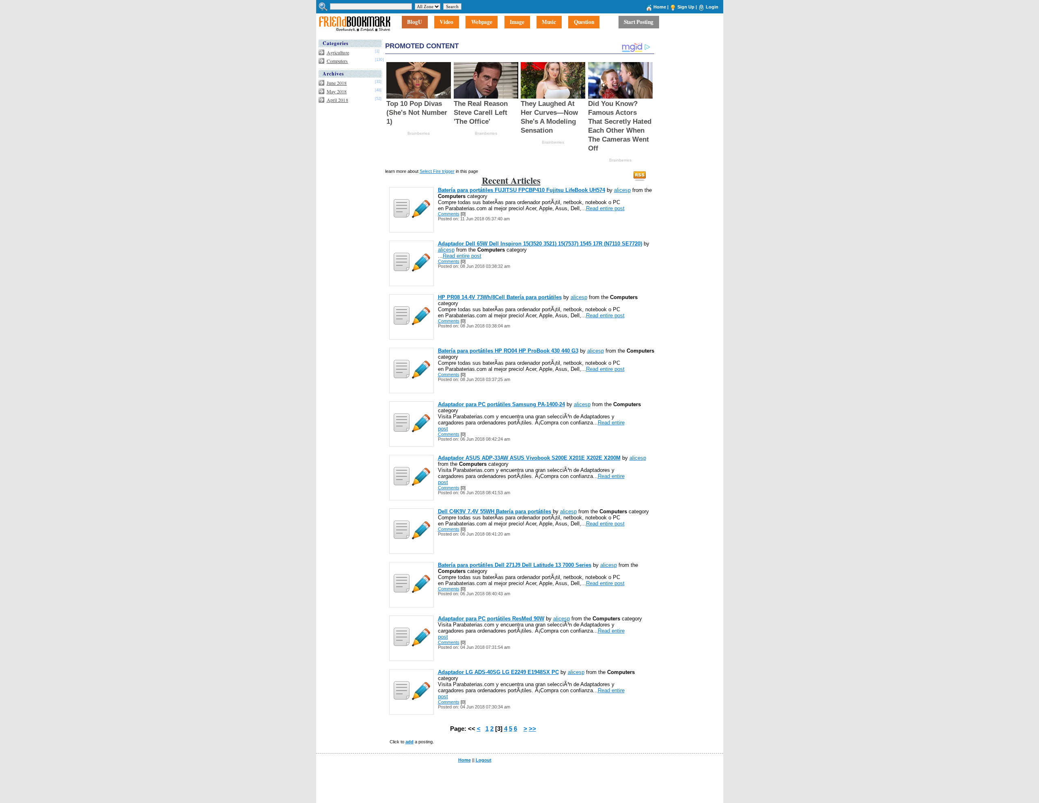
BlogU (414, 22)
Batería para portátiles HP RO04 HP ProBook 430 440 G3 (508, 351)
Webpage (481, 22)
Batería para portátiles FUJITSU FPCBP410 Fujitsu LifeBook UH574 (521, 190)
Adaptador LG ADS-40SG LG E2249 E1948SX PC (498, 672)
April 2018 (337, 100)
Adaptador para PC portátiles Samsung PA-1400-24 (501, 404)
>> (532, 728)
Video (446, 22)
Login (712, 6)
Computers (337, 61)
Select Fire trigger (437, 171)
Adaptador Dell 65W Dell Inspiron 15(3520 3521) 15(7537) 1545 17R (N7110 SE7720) (540, 244)
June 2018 (337, 83)
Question (584, 22)
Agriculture (338, 52)
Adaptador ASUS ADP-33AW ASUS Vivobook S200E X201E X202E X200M (529, 458)
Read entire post (605, 208)
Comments (448, 213)
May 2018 (337, 91)
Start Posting (638, 22)
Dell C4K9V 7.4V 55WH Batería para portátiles (494, 511)
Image (517, 22)
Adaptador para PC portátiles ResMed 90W (491, 619)
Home (659, 6)
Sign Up (685, 6)
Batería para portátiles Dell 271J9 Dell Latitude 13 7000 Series (514, 565)
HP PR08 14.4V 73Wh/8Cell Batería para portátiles (500, 297)
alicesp (622, 190)
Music (549, 22)
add (409, 741)
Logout (483, 760)
